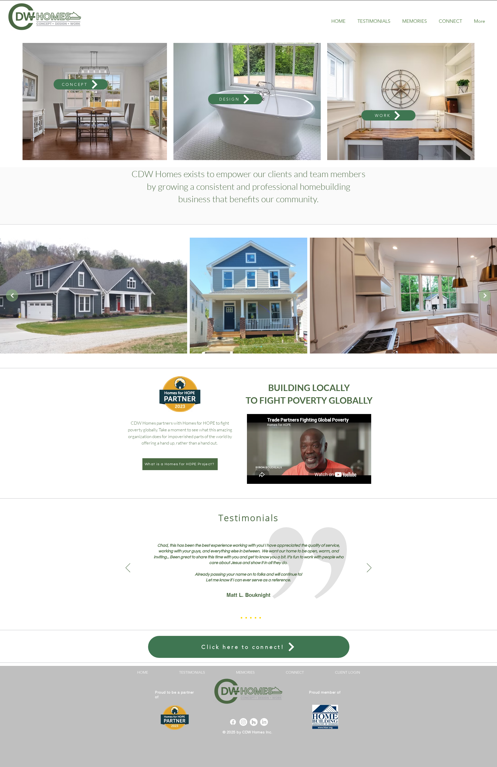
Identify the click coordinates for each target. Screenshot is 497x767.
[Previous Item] (12, 295)
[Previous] (128, 568)
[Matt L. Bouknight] (237, 618)
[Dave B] (260, 618)
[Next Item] (485, 295)
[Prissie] (241, 618)
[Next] (369, 568)
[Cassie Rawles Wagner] (251, 618)
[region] (83, 62)
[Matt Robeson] (255, 618)
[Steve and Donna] (246, 618)
